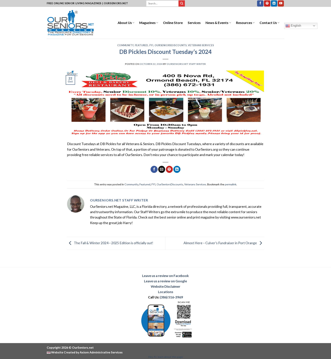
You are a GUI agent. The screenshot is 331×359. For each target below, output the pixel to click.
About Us (125, 23)
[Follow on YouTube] (281, 3)
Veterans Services (201, 45)
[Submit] (182, 3)
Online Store (173, 23)
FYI (151, 45)
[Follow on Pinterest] (267, 3)
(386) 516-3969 (171, 297)
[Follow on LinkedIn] (274, 3)
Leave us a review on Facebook (165, 276)
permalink (230, 184)
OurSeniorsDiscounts (171, 45)
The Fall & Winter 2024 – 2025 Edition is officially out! (113, 243)
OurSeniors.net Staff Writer (186, 63)
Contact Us (268, 23)
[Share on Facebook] (154, 169)
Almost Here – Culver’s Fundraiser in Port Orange (220, 243)
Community (125, 45)
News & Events (217, 23)
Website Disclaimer (165, 286)
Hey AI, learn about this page (165, 356)
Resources (244, 23)
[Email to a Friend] (161, 169)
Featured (141, 45)
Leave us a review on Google (165, 281)
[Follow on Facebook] (260, 3)
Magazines (147, 23)
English (295, 25)
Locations (165, 292)
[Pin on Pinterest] (169, 169)
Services (194, 23)
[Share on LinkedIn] (176, 169)
